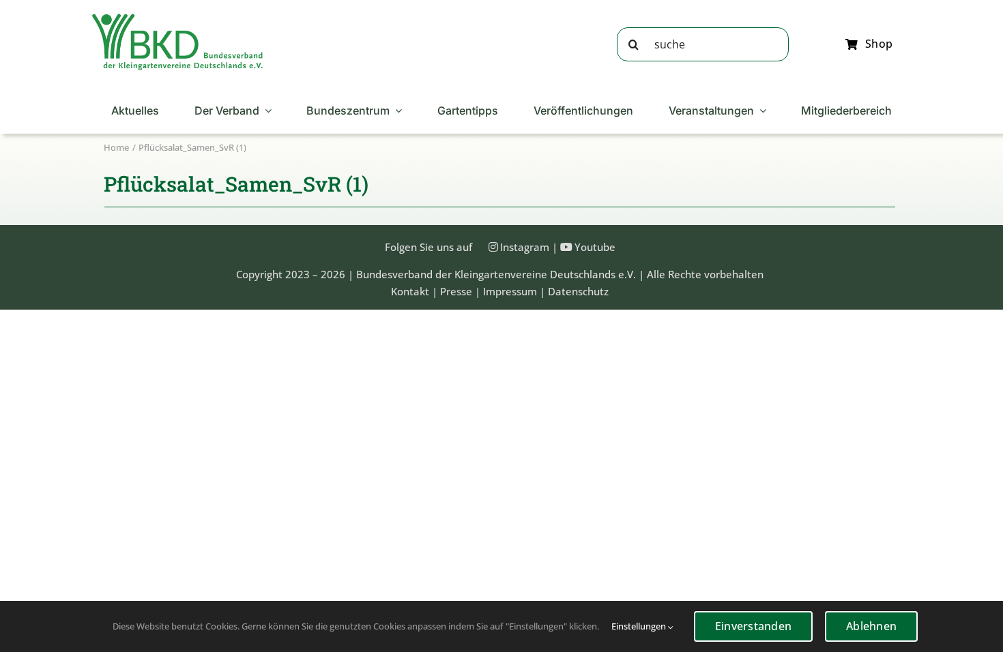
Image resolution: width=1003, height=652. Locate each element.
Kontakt (410, 291)
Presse (456, 291)
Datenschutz (578, 291)
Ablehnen (871, 626)
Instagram (524, 247)
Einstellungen (639, 626)
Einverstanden (753, 626)
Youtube (595, 247)
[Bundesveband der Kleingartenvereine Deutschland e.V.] (177, 18)
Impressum (510, 291)
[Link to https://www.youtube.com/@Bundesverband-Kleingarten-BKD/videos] (566, 246)
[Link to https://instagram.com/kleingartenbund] (493, 246)
